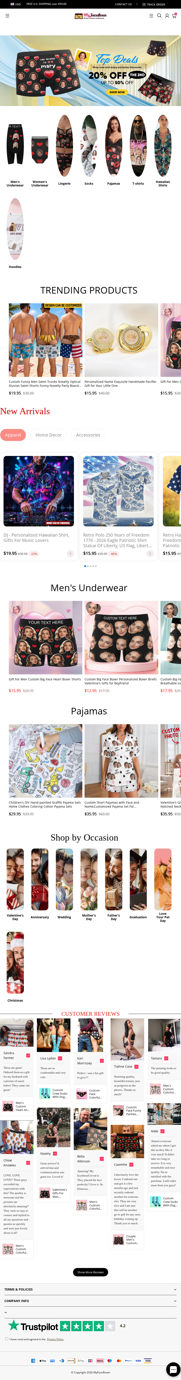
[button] (7, 16)
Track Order (156, 4)
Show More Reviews (90, 1272)
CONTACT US (123, 4)
